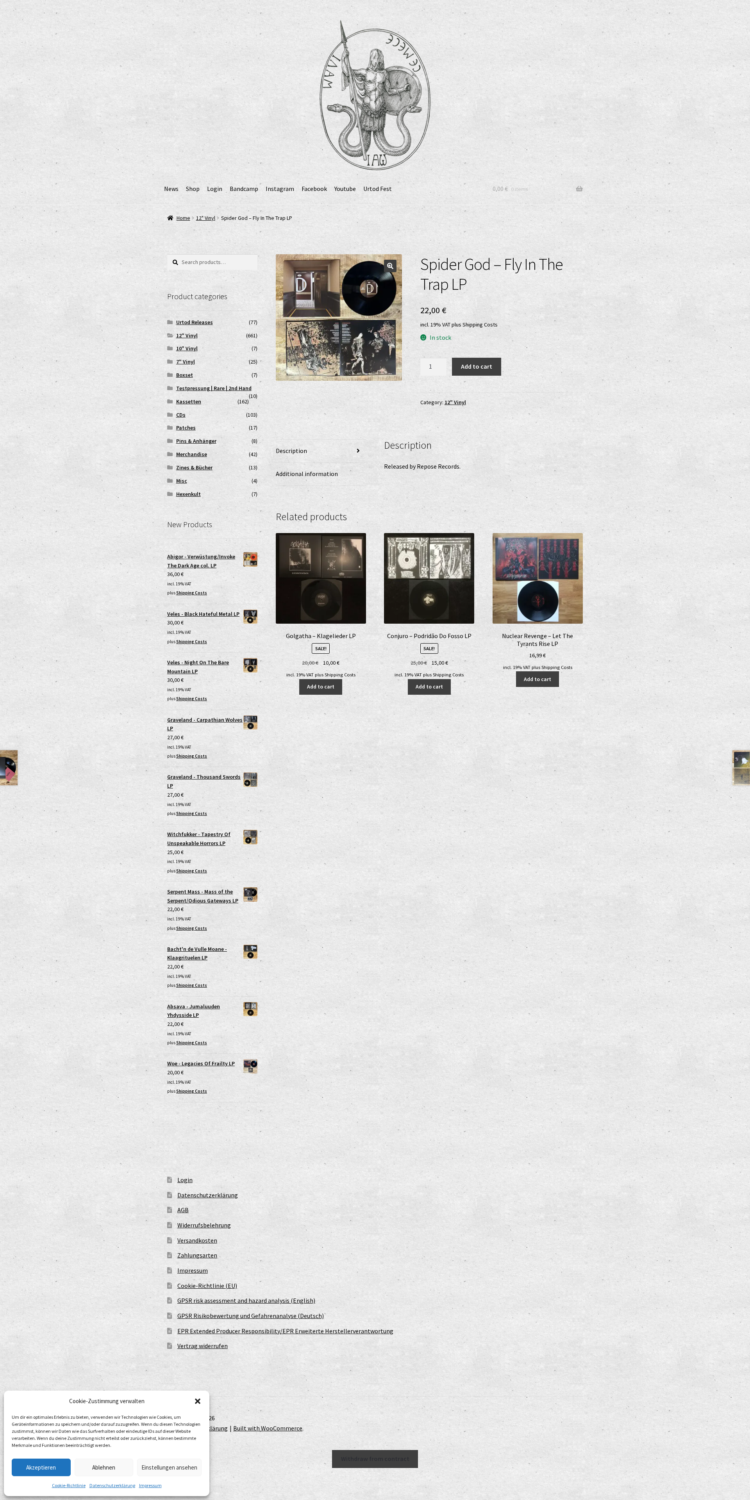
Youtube (345, 189)
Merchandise (191, 454)
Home (183, 217)
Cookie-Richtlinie (69, 1485)
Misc (181, 480)
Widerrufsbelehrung (204, 1225)
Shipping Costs (480, 324)
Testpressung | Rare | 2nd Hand (214, 388)
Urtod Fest (377, 189)
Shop (193, 189)
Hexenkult (188, 494)
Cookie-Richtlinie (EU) (207, 1286)
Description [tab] (291, 451)
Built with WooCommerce (267, 1428)
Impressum (150, 1485)
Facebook (314, 189)
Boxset (184, 374)
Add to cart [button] (320, 686)
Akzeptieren (41, 1467)
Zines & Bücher (194, 467)
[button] (198, 1401)
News (171, 189)
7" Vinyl (185, 361)
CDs (181, 414)
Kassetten (188, 401)
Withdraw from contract (375, 1459)
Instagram (280, 189)
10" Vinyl (187, 348)
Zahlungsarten (197, 1255)
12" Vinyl (205, 217)
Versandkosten (197, 1240)
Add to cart (476, 366)
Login (214, 189)
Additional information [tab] (307, 474)
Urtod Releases (194, 322)
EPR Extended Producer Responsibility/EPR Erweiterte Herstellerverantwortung (285, 1331)
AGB (183, 1210)
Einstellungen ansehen (169, 1467)
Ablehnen (103, 1467)
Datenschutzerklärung (112, 1485)
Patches (186, 427)
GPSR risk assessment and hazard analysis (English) (246, 1300)
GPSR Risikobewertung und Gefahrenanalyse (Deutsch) (250, 1316)
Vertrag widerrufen (202, 1346)
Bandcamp (244, 189)
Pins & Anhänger (196, 440)
